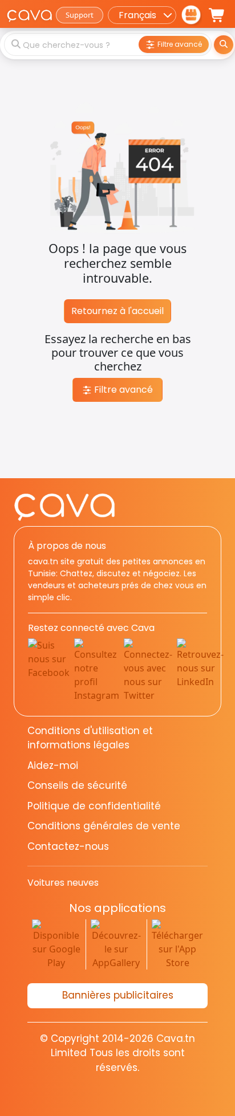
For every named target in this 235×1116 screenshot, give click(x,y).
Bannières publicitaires (117, 995)
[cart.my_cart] (217, 15)
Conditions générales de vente (103, 826)
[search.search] (223, 44)
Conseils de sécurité (77, 785)
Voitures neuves (63, 882)
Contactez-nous (68, 846)
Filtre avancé (122, 389)
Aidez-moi (52, 765)
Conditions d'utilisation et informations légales (90, 738)
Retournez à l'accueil (117, 310)
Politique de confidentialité (94, 806)
